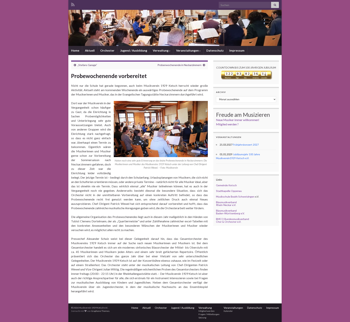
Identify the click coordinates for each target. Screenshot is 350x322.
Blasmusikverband (226, 202)
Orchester (107, 50)
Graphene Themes (100, 311)
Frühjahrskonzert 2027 (246, 144)
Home (75, 50)
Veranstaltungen (187, 50)
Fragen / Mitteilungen (209, 314)
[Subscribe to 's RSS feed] (73, 4)
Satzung (202, 317)
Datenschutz (215, 50)
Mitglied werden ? (227, 124)
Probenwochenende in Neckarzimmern (179, 65)
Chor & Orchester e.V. (228, 221)
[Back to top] (341, 313)
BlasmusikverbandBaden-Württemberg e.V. (230, 212)
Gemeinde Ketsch (226, 185)
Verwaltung (161, 50)
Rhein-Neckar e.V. (226, 204)
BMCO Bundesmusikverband (232, 218)
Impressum (236, 50)
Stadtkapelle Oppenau (229, 190)
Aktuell (90, 50)
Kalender (228, 311)
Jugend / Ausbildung (133, 50)
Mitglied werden (207, 311)
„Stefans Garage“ (87, 65)
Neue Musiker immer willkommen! (237, 120)
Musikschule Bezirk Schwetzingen (235, 196)
